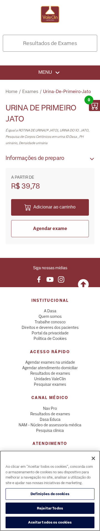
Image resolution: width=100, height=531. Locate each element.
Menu (45, 72)
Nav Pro (50, 408)
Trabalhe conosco (50, 322)
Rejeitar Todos (50, 508)
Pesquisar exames (50, 384)
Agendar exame (50, 228)
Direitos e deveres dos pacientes (50, 327)
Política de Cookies (50, 338)
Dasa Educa (50, 419)
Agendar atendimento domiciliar (50, 368)
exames (30, 91)
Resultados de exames (50, 373)
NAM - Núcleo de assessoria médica (50, 425)
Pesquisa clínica (50, 430)
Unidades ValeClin (50, 379)
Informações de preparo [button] (35, 158)
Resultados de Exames (50, 43)
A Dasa (50, 311)
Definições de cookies (50, 494)
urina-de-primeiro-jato (67, 91)
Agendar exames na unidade (50, 362)
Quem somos (50, 316)
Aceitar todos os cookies (50, 522)
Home (12, 91)
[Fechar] (93, 458)
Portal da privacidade (50, 333)
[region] (50, 491)
